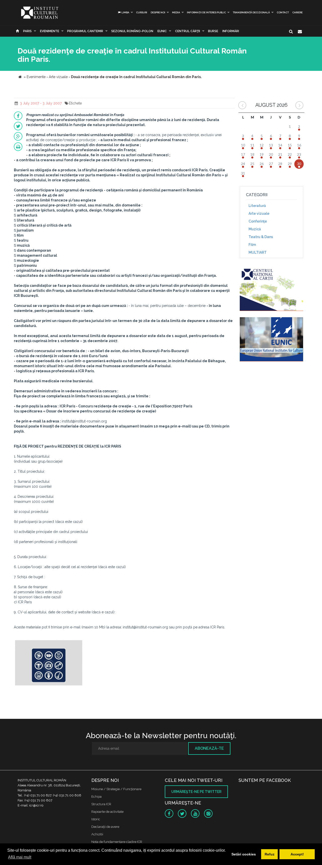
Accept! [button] (297, 854)
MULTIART (258, 252)
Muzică (255, 229)
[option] (49, 663)
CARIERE (297, 12)
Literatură (257, 206)
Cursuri (141, 12)
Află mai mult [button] (19, 857)
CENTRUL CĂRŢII (187, 31)
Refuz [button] (269, 854)
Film (252, 245)
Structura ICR (101, 804)
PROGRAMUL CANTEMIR (85, 31)
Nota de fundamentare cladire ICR (116, 842)
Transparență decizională (251, 12)
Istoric (95, 819)
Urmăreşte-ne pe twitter (196, 792)
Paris (27, 31)
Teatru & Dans (261, 237)
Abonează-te (209, 748)
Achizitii (97, 834)
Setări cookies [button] (243, 854)
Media (176, 12)
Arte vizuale (259, 213)
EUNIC (162, 31)
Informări (230, 31)
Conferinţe (258, 221)
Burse (213, 31)
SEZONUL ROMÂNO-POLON (132, 31)
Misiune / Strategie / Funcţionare (116, 789)
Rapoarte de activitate (107, 812)
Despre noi (158, 12)
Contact (283, 12)
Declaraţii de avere (105, 827)
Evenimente (49, 31)
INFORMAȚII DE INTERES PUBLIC (206, 12)
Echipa (96, 796)
